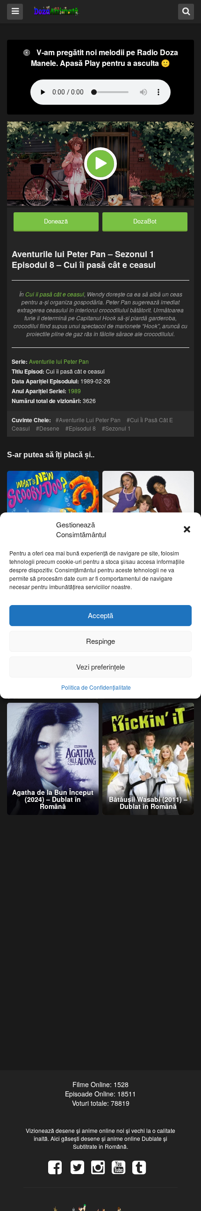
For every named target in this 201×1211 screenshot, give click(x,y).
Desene (49, 428)
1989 (74, 391)
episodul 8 (82, 428)
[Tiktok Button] (142, 1170)
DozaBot (145, 220)
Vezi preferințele (100, 666)
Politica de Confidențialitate (96, 687)
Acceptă (100, 615)
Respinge (100, 641)
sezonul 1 (118, 428)
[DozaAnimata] (57, 11)
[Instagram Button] (101, 1170)
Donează (56, 220)
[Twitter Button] (81, 1170)
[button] (187, 529)
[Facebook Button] (58, 1170)
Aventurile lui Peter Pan (90, 420)
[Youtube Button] (122, 1170)
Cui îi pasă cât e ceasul (54, 294)
